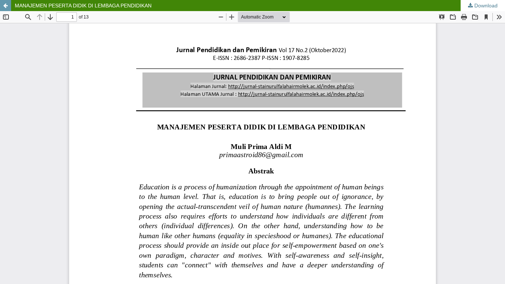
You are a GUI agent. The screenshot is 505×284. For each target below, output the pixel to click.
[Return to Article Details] (5, 5)
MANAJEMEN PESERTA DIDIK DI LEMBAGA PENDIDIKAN (83, 6)
